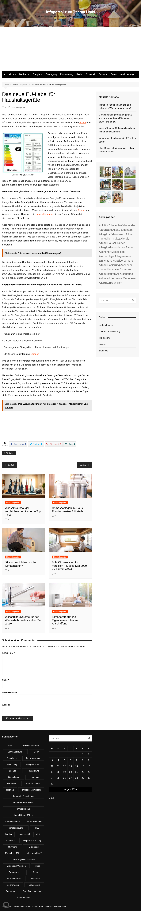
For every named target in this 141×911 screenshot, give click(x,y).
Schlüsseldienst (14, 878)
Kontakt (102, 344)
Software (103, 74)
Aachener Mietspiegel (112, 251)
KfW (37, 828)
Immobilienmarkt (34, 821)
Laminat (8, 834)
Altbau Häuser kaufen (112, 242)
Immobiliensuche (15, 828)
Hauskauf (11, 783)
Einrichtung (12, 764)
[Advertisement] (70, 50)
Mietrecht (12, 847)
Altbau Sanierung (109, 265)
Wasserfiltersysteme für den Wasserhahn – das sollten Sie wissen (23, 620)
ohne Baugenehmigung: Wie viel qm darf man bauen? (116, 150)
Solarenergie (34, 885)
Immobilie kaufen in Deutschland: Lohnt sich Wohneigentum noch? (115, 107)
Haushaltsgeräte (18, 107)
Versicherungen (127, 74)
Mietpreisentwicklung (31, 840)
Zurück (11, 465)
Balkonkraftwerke (31, 745)
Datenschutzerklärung (109, 331)
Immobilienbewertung (31, 790)
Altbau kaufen (107, 273)
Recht (79, 74)
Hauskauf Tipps (33, 783)
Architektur (8, 74)
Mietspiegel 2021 (12, 853)
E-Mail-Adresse (10, 692)
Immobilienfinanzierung (23, 796)
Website (6, 705)
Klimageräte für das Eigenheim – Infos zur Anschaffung (65, 620)
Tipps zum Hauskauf (32, 891)
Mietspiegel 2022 (34, 853)
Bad (10, 745)
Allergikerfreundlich (110, 282)
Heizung (10, 790)
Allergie (124, 238)
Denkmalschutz (33, 758)
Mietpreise (10, 840)
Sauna (35, 872)
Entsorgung (51, 74)
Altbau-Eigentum (122, 229)
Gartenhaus (13, 777)
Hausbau (35, 777)
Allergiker (104, 234)
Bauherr (23, 74)
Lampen (35, 354)
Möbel (37, 866)
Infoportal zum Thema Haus (70, 12)
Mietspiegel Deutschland (24, 859)
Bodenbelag (12, 758)
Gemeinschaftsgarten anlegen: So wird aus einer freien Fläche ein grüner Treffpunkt (115, 118)
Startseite (103, 351)
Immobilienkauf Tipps (23, 815)
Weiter (83, 465)
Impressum (104, 338)
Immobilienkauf (23, 809)
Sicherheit (90, 74)
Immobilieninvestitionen (23, 802)
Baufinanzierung (15, 752)
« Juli (51, 798)
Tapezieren (10, 891)
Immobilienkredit (12, 821)
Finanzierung (66, 74)
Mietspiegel (34, 847)
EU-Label (10, 453)
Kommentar (8, 653)
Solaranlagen (13, 885)
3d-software (118, 234)
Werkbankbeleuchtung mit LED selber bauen (117, 140)
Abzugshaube (124, 273)
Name (5, 680)
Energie (36, 74)
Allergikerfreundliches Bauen (116, 247)
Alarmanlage (106, 256)
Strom (113, 74)
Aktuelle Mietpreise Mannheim (117, 278)
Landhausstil (24, 834)
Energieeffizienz (33, 764)
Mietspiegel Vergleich (16, 866)
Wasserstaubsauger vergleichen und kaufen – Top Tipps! (23, 511)
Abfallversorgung (123, 260)
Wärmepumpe (23, 897)
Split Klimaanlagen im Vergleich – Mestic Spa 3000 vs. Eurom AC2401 (69, 566)
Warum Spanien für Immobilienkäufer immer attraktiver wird (117, 130)
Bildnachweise (106, 325)
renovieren (14, 872)
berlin (36, 752)
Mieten (39, 834)
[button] (6, 905)
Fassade (12, 771)
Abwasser (126, 269)
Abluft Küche (106, 225)
